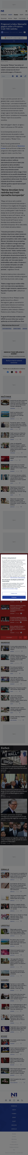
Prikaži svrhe (14, 593)
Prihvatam (14, 597)
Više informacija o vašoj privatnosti (17, 577)
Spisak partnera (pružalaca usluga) (10, 588)
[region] (14, 577)
